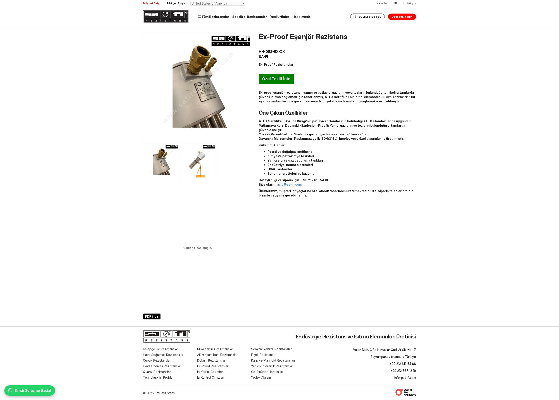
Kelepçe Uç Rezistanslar (160, 349)
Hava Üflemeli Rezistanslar (162, 366)
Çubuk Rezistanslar (157, 360)
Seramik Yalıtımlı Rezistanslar (271, 349)
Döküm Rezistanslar (211, 360)
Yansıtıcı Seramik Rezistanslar (272, 366)
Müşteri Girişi (151, 3)
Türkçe (171, 3)
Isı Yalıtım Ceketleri (210, 372)
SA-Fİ (263, 56)
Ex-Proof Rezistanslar (276, 64)
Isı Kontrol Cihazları (210, 377)
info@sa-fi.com (405, 377)
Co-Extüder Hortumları (267, 372)
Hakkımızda (301, 17)
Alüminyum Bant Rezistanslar (217, 355)
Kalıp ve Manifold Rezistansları (273, 360)
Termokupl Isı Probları (158, 377)
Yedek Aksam (261, 377)
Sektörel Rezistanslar (249, 17)
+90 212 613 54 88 (368, 16)
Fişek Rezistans (262, 355)
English (182, 3)
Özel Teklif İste (276, 78)
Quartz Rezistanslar (157, 372)
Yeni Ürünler (279, 17)
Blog (397, 3)
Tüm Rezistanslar (215, 17)
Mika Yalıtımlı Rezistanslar (215, 349)
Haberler (382, 3)
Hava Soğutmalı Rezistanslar (163, 355)
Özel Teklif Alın (402, 16)
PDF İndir (151, 316)
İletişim (411, 3)
